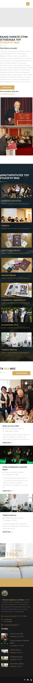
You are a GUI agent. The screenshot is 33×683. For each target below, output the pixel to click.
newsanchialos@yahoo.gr (11, 625)
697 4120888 (8, 621)
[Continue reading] (16, 401)
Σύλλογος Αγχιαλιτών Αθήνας (14, 429)
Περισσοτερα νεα (21, 373)
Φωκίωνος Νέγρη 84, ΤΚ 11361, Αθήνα (15, 616)
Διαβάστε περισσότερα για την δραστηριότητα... (16, 203)
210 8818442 (8, 619)
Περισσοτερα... (7, 87)
